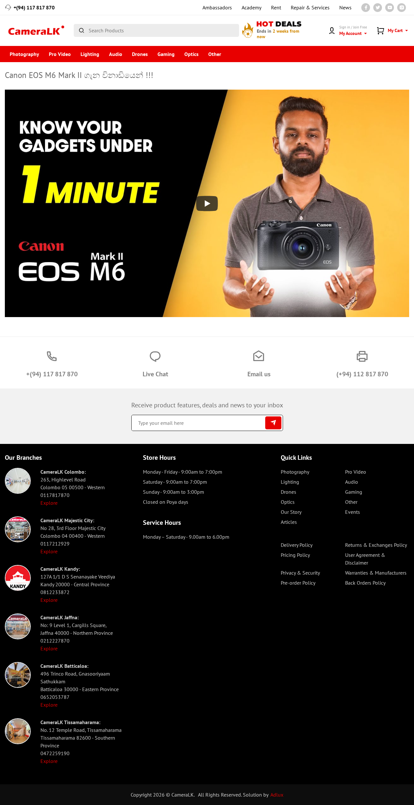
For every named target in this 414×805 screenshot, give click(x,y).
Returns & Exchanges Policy (376, 545)
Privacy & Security (300, 572)
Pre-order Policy (298, 582)
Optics (191, 54)
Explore (49, 503)
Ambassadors (217, 7)
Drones (140, 54)
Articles (289, 522)
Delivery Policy (296, 545)
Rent (276, 7)
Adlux (276, 794)
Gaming (166, 54)
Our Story (291, 512)
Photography (24, 54)
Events (352, 512)
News (345, 7)
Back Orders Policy (365, 582)
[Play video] (207, 203)
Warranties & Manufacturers (376, 572)
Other (214, 54)
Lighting (90, 54)
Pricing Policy (295, 555)
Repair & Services (310, 7)
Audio (115, 54)
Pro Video (60, 54)
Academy (251, 7)
